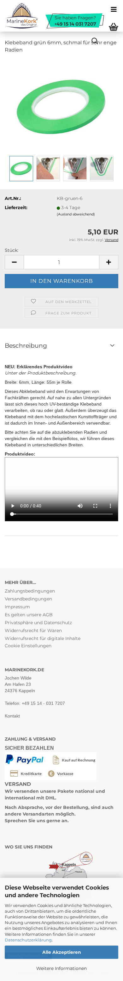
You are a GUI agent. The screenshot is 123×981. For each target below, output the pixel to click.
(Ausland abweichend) (76, 214)
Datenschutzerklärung (28, 939)
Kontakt (12, 715)
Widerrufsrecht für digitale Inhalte (42, 638)
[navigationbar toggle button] (113, 9)
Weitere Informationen (61, 968)
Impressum (17, 607)
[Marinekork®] (52, 16)
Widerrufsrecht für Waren (33, 630)
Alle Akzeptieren (61, 952)
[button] (14, 262)
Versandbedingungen (28, 599)
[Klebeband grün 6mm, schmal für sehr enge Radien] (61, 106)
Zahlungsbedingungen (30, 591)
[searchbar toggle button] (94, 41)
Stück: (11, 250)
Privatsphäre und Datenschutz (38, 622)
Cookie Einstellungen (28, 646)
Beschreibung (26, 345)
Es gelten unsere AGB (29, 615)
